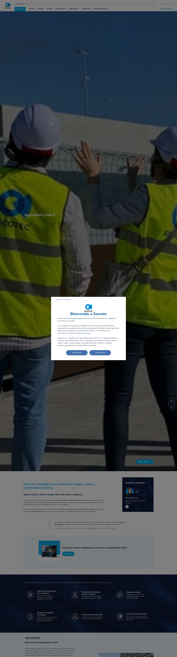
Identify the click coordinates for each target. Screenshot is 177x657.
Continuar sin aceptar (63, 299)
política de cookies (84, 333)
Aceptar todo (100, 352)
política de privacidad (75, 318)
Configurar (76, 352)
